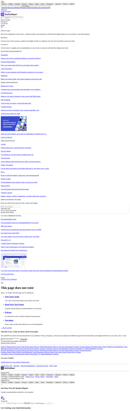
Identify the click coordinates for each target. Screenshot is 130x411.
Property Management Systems (11, 347)
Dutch (42, 4)
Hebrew (72, 4)
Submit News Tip (6, 366)
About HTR (46, 7)
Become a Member (14, 7)
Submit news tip (38, 7)
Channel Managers (85, 347)
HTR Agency (23, 7)
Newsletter (49, 377)
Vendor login (5, 362)
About (56, 377)
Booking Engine (97, 347)
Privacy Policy (40, 377)
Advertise (16, 366)
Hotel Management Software (49, 347)
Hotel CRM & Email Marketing (113, 347)
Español (17, 4)
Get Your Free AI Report (9, 279)
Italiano (31, 4)
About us (4, 9)
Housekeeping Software (67, 348)
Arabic (37, 4)
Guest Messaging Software (41, 352)
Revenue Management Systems (69, 347)
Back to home (6, 328)
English (11, 4)
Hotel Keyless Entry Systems (35, 348)
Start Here (5, 7)
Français (24, 4)
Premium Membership (28, 366)
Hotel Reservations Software (30, 347)
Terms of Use (29, 377)
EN (2, 2)
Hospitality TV (80, 348)
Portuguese (49, 4)
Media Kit (30, 7)
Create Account (6, 11)
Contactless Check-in (52, 348)
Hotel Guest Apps (20, 348)
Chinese (65, 4)
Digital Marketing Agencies (94, 348)
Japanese (58, 4)
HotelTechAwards (42, 366)
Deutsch (4, 4)
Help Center (53, 366)
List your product (15, 362)
